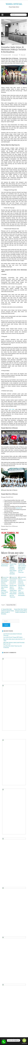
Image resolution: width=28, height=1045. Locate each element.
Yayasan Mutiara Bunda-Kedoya (5, 564)
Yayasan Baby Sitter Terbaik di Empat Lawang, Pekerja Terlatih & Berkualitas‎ (20, 610)
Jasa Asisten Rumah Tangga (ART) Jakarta (13, 637)
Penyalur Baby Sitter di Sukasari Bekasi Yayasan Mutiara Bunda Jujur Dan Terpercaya (22, 568)
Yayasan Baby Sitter (11, 605)
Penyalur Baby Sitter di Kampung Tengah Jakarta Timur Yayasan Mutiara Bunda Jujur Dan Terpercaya (13, 591)
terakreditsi (18, 508)
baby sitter (11, 409)
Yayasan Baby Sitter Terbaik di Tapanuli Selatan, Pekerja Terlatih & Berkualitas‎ (7, 611)
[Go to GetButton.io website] (24, 1043)
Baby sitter (23, 55)
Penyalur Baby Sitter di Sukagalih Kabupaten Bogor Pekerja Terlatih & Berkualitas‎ (13, 568)
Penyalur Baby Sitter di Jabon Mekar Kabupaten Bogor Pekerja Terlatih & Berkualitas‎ (4, 590)
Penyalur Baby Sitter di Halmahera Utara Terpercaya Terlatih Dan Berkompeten (21, 590)
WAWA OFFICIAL (14, 4)
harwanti (16, 55)
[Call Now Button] (4, 1042)
